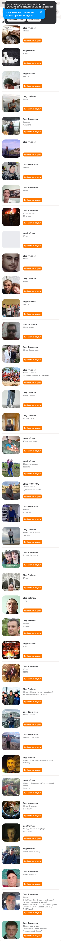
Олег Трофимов (30, 119)
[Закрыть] (41, 12)
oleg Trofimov (29, 757)
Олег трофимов (30, 803)
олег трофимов (30, 324)
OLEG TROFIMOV (31, 484)
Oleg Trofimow (29, 575)
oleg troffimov (29, 301)
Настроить (34, 19)
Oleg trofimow (29, 598)
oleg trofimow (29, 643)
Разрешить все (16, 19)
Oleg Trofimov (29, 28)
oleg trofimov (29, 50)
